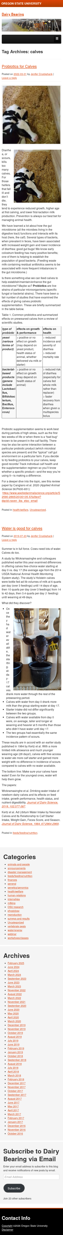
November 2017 (17, 1087)
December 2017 (17, 1083)
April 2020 (13, 1017)
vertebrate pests (17, 926)
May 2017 (13, 1106)
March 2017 (14, 1114)
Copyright (7, 1225)
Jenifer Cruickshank (41, 74)
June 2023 (13, 982)
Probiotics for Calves (19, 66)
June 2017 (13, 1102)
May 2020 (13, 1013)
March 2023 (14, 986)
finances (12, 879)
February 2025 (16, 963)
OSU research (15, 907)
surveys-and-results (19, 918)
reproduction (15, 914)
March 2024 (14, 974)
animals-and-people (19, 864)
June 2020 (13, 1009)
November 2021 (17, 1001)
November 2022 (17, 990)
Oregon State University (21, 3)
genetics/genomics (18, 887)
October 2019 (15, 1032)
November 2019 (17, 1029)
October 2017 (15, 1091)
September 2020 (17, 1005)
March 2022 (14, 998)
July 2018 (13, 1067)
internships (14, 899)
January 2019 (15, 1052)
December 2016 (17, 1125)
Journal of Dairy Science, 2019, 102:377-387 (30, 804)
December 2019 (17, 1025)
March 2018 (14, 1075)
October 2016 (15, 1133)
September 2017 (17, 1094)
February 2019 (16, 1048)
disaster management (20, 872)
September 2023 (17, 978)
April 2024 (13, 971)
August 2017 (15, 1098)
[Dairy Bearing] (31, 25)
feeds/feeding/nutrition (25, 832)
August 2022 (15, 994)
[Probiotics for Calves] (31, 115)
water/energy (15, 930)
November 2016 (17, 1129)
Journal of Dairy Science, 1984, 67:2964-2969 (30, 824)
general (12, 883)
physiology (13, 910)
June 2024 (13, 967)
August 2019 (15, 1036)
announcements (17, 868)
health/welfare (20, 509)
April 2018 (13, 1071)
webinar (12, 934)
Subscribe (14, 1188)
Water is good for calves (22, 528)
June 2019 (13, 1044)
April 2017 (13, 1110)
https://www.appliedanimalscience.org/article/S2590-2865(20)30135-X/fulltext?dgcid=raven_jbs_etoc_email (31, 497)
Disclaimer (7, 1229)
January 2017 (15, 1122)
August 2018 (15, 1063)
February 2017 (16, 1118)
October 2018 (15, 1056)
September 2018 (17, 1060)
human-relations (17, 895)
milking (11, 903)
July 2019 (13, 1040)
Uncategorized (38, 509)
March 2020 (14, 1021)
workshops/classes (18, 938)
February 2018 (16, 1079)
